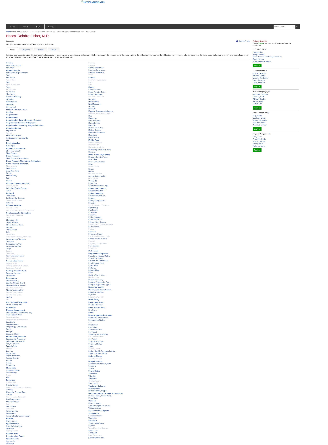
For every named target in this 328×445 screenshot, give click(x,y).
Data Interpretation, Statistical (17, 266)
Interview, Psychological (97, 80)
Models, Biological (95, 142)
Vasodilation (93, 413)
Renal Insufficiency (95, 305)
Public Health (93, 265)
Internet (91, 77)
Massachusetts (94, 123)
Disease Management (15, 310)
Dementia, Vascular (13, 273)
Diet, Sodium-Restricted (16, 302)
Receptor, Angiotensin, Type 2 (99, 285)
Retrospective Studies (96, 320)
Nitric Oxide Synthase (96, 162)
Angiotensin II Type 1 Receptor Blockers (23, 120)
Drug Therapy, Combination (16, 327)
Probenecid (93, 251)
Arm (7, 140)
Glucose (9, 394)
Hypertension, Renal (15, 436)
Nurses (91, 169)
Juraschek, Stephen (260, 94)
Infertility (91, 65)
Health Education (12, 402)
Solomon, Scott (258, 97)
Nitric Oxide (92, 159)
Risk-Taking (92, 327)
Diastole (9, 297)
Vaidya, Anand (258, 101)
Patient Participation (97, 188)
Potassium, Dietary (95, 234)
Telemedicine (94, 371)
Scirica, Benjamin (259, 73)
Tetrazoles (92, 374)
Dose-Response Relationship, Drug (19, 312)
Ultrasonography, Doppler (97, 391)
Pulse (90, 273)
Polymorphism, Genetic (97, 222)
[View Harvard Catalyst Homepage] (93, 1)
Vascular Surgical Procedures (99, 406)
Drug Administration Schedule (17, 320)
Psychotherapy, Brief (96, 263)
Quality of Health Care (96, 275)
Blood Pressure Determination (17, 158)
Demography (11, 275)
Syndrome (92, 366)
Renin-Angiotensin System (100, 315)
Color (8, 232)
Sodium (91, 346)
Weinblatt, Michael (259, 125)
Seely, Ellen (257, 137)
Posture (91, 229)
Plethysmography (94, 217)
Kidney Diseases (94, 90)
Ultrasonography (94, 388)
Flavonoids (11, 368)
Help (38, 27)
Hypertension (12, 433)
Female (9, 360)
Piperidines (92, 215)
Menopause (92, 135)
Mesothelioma (93, 137)
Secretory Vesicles (95, 330)
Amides (9, 112)
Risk (90, 322)
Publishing (92, 268)
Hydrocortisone (11, 421)
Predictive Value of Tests (97, 239)
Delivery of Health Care (16, 271)
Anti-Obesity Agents (13, 135)
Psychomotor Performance (98, 261)
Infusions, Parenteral (96, 72)
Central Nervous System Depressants (20, 210)
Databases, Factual (13, 268)
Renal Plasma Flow (96, 307)
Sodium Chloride (94, 349)
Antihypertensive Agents (17, 138)
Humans (9, 418)
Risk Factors (93, 325)
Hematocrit (10, 409)
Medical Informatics (95, 128)
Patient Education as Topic (98, 186)
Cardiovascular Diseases (15, 198)
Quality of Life (93, 277)
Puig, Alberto (257, 116)
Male (90, 116)
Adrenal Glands (13, 70)
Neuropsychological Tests (97, 157)
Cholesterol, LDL (12, 220)
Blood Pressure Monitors (17, 164)
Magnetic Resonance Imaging (99, 113)
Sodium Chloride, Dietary (97, 353)
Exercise (9, 351)
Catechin (9, 203)
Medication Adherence (96, 133)
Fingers (9, 363)
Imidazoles (10, 444)
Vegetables (92, 418)
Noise (90, 164)
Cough (8, 249)
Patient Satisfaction (95, 191)
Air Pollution (10, 92)
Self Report (92, 332)
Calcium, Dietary (12, 186)
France (8, 375)
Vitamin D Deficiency (96, 423)
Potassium (92, 231)
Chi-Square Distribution (14, 215)
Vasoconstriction (94, 408)
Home (12, 27)
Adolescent (10, 68)
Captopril (10, 193)
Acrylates (9, 63)
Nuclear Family (94, 167)
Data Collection (11, 263)
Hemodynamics (12, 411)
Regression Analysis (96, 297)
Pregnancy (92, 241)
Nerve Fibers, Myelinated (99, 155)
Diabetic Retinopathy (14, 295)
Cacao (9, 181)
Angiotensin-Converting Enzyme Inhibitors (25, 125)
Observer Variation (95, 174)
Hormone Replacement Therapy (18, 416)
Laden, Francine (259, 83)
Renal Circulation (96, 302)
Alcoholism (10, 99)
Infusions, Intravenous (96, 70)
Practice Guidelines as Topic (99, 236)
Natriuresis (92, 152)
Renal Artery (93, 300)
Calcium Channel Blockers (17, 183)
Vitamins (91, 426)
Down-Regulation (12, 317)
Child (8, 218)
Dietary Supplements (14, 305)
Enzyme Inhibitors (13, 344)
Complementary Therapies (16, 239)
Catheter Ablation (13, 205)
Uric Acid (92, 401)
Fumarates (10, 380)
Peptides (91, 198)
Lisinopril (91, 106)
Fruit (7, 377)
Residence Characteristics (98, 318)
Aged (8, 82)
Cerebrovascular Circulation (18, 213)
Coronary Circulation (13, 246)
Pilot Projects (93, 210)
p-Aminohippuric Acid (96, 438)
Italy (90, 85)
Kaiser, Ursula (258, 144)
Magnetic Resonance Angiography (101, 111)
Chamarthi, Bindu (259, 139)
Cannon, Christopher (260, 78)
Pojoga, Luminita (259, 141)
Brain (8, 178)
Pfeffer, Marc (257, 104)
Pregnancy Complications (97, 243)
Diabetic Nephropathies (14, 290)
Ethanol (9, 349)
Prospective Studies (95, 258)
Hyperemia (10, 428)
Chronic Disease (12, 222)
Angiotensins (11, 131)
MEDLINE (92, 109)
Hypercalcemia (12, 424)
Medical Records (94, 130)
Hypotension (10, 441)
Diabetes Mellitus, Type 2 (15, 285)
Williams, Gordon (259, 76)
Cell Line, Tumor (12, 208)
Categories (26, 50)
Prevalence (92, 248)
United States (93, 398)
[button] (297, 27)
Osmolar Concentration (96, 176)
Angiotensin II (12, 117)
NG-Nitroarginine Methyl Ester (99, 150)
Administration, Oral (13, 65)
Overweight (92, 181)
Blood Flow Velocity (13, 151)
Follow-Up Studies (13, 370)
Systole (91, 368)
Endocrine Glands (12, 334)
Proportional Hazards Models (99, 256)
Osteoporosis (93, 178)
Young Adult (92, 433)
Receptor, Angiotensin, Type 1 (99, 282)
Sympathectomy (95, 361)
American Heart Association (16, 109)
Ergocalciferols (11, 346)
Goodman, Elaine (259, 118)
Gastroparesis (11, 382)
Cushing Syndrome (14, 261)
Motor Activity (93, 145)
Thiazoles (92, 376)
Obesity (91, 171)
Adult (8, 75)
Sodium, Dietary (95, 356)
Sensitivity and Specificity (98, 334)
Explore (257, 65)
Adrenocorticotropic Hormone (17, 73)
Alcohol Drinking (13, 97)
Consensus (10, 241)
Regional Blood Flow (96, 292)
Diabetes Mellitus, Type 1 (15, 283)
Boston (8, 173)
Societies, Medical (95, 344)
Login (8, 31)
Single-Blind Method (95, 341)
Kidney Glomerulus (95, 94)
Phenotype (92, 203)
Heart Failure (11, 406)
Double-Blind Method (14, 315)
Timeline (40, 50)
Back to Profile (244, 41)
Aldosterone (11, 102)
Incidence (92, 63)
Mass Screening (94, 121)
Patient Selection (95, 193)
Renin (91, 312)
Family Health (11, 353)
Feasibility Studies (13, 356)
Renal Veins (92, 310)
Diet (7, 300)
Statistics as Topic (95, 359)
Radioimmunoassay (95, 280)
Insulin (90, 75)
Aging (8, 87)
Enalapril (9, 332)
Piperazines (92, 212)
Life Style (91, 99)
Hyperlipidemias (12, 431)
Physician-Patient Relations (98, 205)
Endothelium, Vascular (16, 337)
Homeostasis (11, 413)
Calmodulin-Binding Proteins (16, 188)
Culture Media (11, 258)
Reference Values (96, 287)
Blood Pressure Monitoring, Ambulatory (23, 161)
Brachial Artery (11, 176)
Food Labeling (11, 373)
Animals (9, 133)
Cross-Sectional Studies (15, 256)
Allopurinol (11, 107)
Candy (8, 190)
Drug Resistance (12, 324)
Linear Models (93, 102)
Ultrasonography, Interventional (99, 396)
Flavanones (10, 365)
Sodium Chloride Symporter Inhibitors (102, 351)
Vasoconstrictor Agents (98, 411)
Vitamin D (92, 421)
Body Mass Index (12, 171)
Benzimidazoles (13, 143)
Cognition (9, 227)
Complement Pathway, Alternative (18, 237)
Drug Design (10, 322)
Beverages (10, 146)
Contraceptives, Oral (13, 244)
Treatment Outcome (97, 386)
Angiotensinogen (13, 128)
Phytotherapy (93, 208)
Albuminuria (10, 94)
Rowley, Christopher (260, 120)
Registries (92, 295)
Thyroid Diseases (94, 381)
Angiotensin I (12, 115)
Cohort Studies (11, 230)
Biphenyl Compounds (15, 148)
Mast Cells (92, 125)
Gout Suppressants (13, 399)
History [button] (51, 27)
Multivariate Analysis (96, 147)
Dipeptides (11, 307)
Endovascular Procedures (15, 339)
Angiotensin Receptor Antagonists (21, 123)
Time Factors (93, 383)
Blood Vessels (11, 166)
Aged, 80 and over (13, 85)
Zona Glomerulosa (95, 435)
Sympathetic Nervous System (99, 364)
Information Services (96, 68)
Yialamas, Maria (259, 146)
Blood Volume (11, 168)
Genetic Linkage (12, 385)
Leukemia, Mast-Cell (96, 97)
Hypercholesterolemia (14, 426)
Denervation (11, 278)
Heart (8, 404)
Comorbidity (10, 234)
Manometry (92, 118)
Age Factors (10, 77)
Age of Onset (11, 80)
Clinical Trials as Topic (14, 225)
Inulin (90, 82)
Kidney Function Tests (96, 92)
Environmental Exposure (15, 341)
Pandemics (92, 183)
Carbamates (10, 196)
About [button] (25, 27)
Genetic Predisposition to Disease (18, 387)
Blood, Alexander (259, 80)
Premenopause (94, 246)
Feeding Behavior (12, 358)
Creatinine (10, 253)
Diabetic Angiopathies (14, 288)
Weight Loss (93, 430)
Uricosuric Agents (94, 403)
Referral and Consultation (99, 290)
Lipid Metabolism (94, 104)
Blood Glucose (11, 153)
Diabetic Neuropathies (14, 293)
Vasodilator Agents (95, 416)
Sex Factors (93, 339)
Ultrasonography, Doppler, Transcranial (105, 393)
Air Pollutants (11, 89)
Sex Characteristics (95, 337)
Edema (8, 329)
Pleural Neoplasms (95, 220)
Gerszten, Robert (259, 123)
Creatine (9, 251)
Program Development (98, 253)
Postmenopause (94, 227)
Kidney (91, 87)
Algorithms (10, 104)
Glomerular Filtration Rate (15, 392)
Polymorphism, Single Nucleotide (100, 224)
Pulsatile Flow (93, 270)
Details (53, 50)
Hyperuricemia (12, 439)
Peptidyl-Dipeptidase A (96, 200)
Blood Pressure (13, 156)
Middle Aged (93, 140)
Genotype (9, 390)
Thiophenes (92, 379)
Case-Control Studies (14, 200)
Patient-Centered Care (96, 196)
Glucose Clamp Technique (16, 397)
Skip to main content (10, 3)
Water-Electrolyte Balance (98, 428)
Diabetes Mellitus (12, 281)
